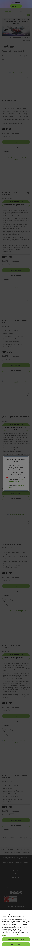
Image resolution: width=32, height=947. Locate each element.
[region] (16, 928)
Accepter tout (16, 944)
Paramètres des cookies (16, 939)
